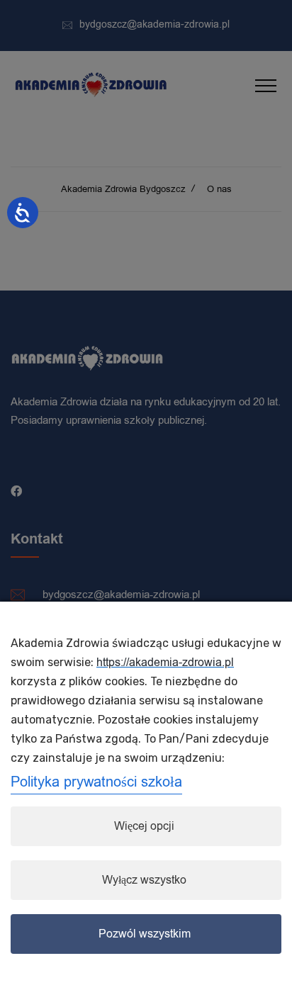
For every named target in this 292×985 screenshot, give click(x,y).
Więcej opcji (144, 826)
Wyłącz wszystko (144, 880)
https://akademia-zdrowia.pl (165, 662)
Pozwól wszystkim (145, 934)
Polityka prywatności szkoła (96, 782)
